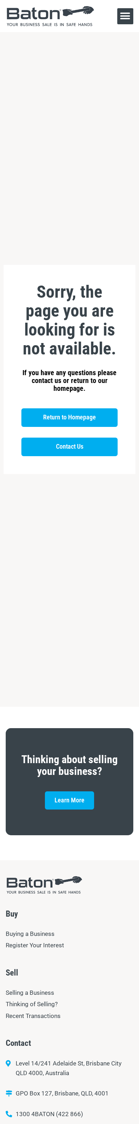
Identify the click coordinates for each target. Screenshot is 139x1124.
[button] (125, 16)
